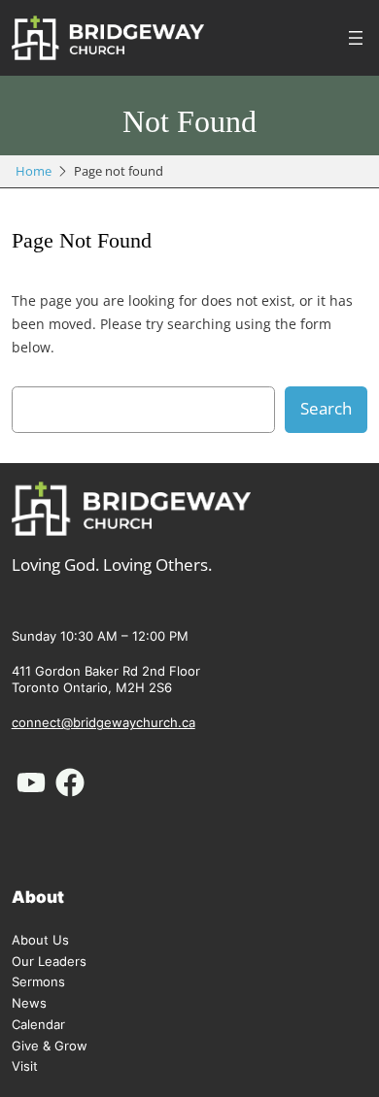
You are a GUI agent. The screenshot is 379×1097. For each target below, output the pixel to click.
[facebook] (70, 782)
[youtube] (31, 782)
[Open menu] (355, 38)
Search (326, 408)
